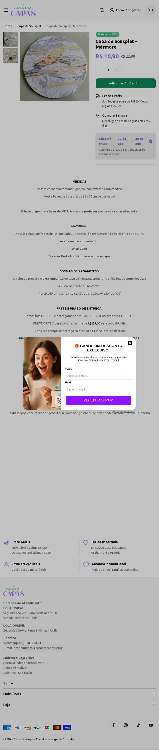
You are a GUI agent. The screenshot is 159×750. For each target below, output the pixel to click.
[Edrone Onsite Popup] (79, 375)
